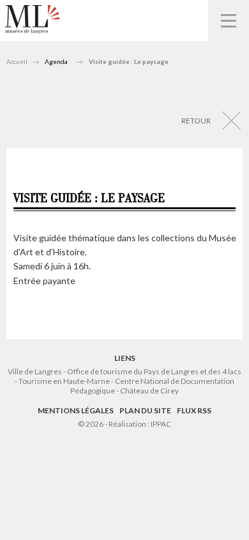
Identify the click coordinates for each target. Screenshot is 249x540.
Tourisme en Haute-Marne (64, 381)
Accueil (16, 61)
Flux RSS (194, 410)
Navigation (228, 20)
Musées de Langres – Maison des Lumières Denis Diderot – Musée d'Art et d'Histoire (32, 19)
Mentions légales (76, 410)
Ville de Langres (35, 371)
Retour (196, 120)
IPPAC (161, 424)
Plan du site (145, 410)
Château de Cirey (149, 390)
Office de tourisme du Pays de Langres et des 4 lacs (154, 371)
